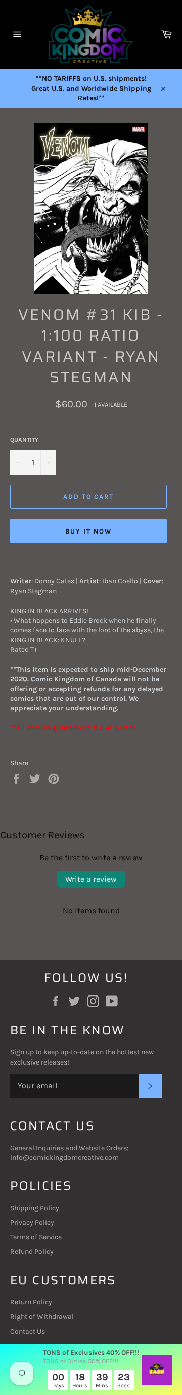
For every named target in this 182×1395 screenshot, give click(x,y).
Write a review (91, 879)
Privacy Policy (32, 1222)
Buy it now (88, 531)
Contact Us (27, 1331)
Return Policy (31, 1302)
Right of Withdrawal (42, 1316)
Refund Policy (32, 1251)
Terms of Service (36, 1237)
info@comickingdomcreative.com (64, 1157)
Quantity (24, 439)
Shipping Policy (34, 1208)
